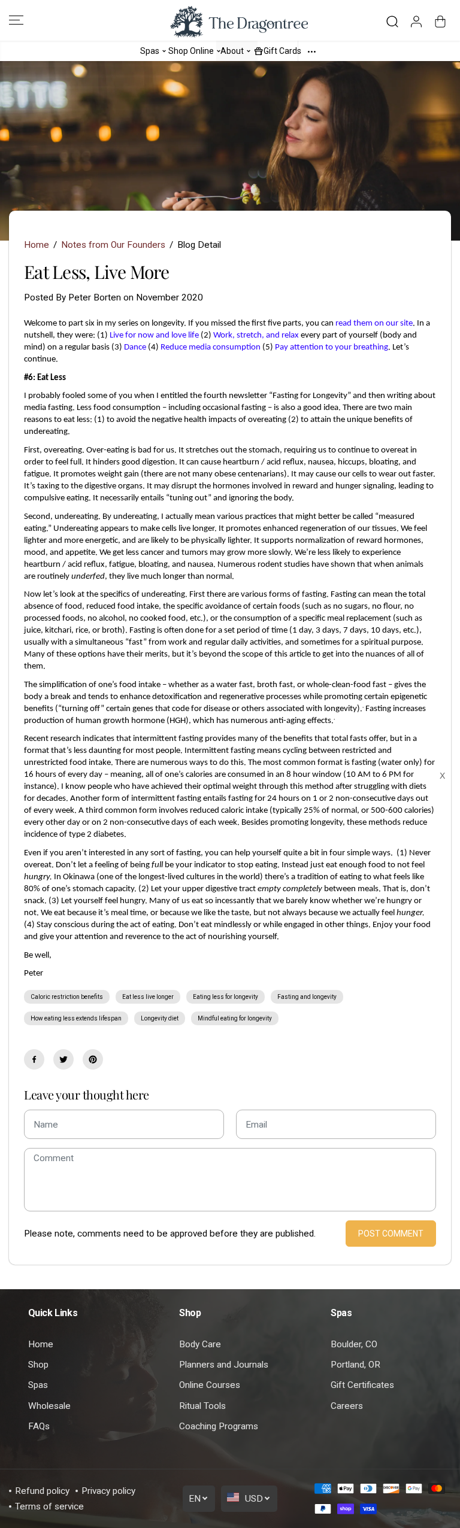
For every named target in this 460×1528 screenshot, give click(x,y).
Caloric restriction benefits (67, 997)
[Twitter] (63, 1059)
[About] (248, 50)
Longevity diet (159, 1018)
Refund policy (42, 1491)
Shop (38, 1364)
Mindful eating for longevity (235, 1018)
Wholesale (49, 1406)
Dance (135, 347)
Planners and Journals (223, 1364)
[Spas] (164, 50)
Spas (38, 1385)
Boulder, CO (354, 1344)
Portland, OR (355, 1364)
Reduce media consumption (211, 347)
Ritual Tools (202, 1406)
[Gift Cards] (259, 50)
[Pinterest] (93, 1059)
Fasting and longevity (307, 997)
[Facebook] (34, 1059)
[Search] (392, 21)
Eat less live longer (148, 997)
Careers (347, 1406)
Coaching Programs (218, 1426)
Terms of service (49, 1506)
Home (36, 244)
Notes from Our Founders (113, 244)
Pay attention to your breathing (331, 347)
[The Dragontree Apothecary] (230, 22)
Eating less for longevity (225, 997)
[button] (16, 20)
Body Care (200, 1344)
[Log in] (416, 21)
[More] (311, 51)
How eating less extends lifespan (76, 1018)
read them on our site (374, 323)
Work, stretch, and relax (256, 335)
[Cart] (440, 21)
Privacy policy (108, 1491)
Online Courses (209, 1385)
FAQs (39, 1426)
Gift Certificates (362, 1385)
